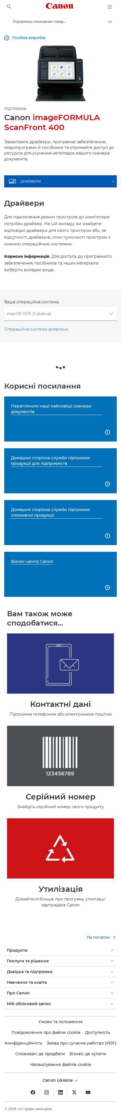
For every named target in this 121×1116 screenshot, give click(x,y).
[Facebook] (33, 1092)
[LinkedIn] (60, 1092)
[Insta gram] (46, 1092)
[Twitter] (74, 1092)
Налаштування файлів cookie (60, 1064)
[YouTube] (88, 1092)
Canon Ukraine (58, 1080)
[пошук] (9, 6)
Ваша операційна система (31, 301)
